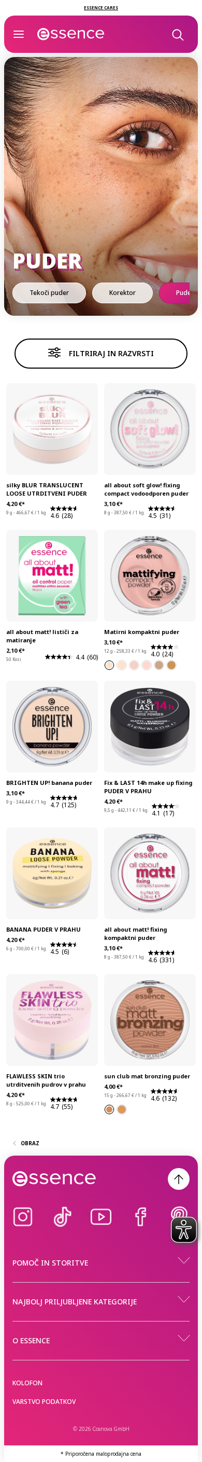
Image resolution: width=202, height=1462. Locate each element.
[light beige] (109, 665)
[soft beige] (134, 665)
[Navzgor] (179, 1179)
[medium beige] (159, 665)
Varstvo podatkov (44, 1401)
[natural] (122, 1109)
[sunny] (109, 1109)
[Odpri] (18, 34)
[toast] (171, 665)
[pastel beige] (122, 665)
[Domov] (71, 34)
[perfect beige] (146, 665)
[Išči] (177, 34)
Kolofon (27, 1383)
